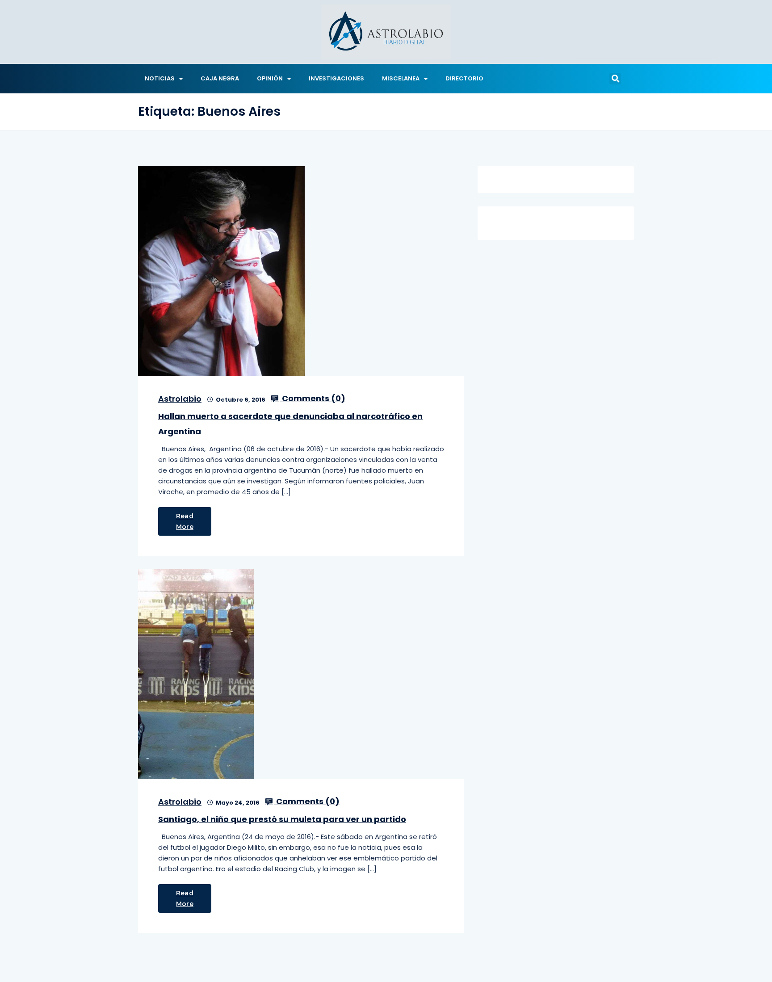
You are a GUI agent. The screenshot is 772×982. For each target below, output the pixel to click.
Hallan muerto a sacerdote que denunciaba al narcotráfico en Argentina (290, 424)
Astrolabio (179, 398)
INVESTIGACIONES (336, 78)
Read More (184, 521)
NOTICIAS (160, 78)
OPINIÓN (270, 78)
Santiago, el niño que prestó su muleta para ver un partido (282, 819)
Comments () (312, 398)
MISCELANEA (401, 78)
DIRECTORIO (464, 78)
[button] (615, 78)
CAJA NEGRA (220, 78)
